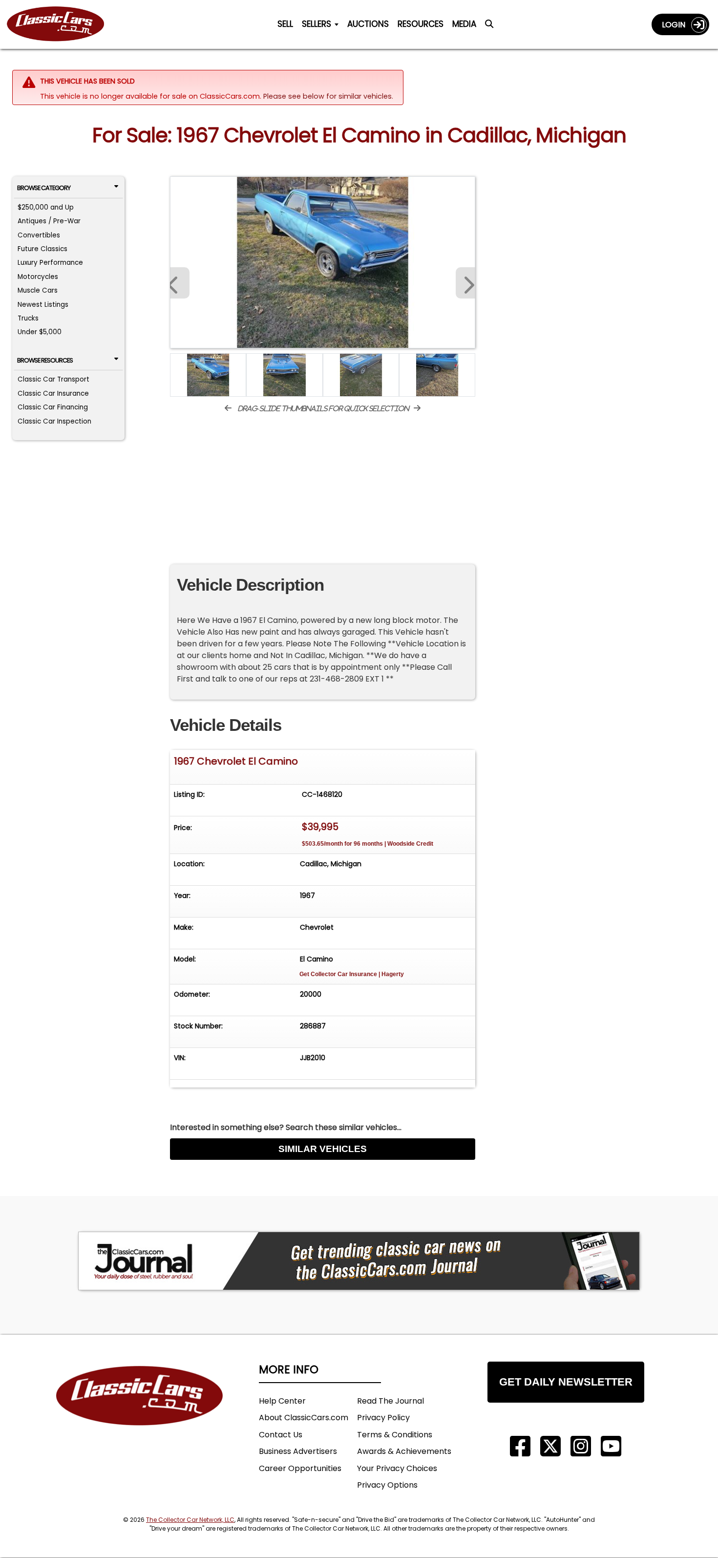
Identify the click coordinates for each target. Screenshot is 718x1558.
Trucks (28, 318)
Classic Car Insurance (53, 393)
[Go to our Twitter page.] (550, 1446)
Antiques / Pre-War (49, 221)
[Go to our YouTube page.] (611, 1446)
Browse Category (43, 188)
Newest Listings (43, 304)
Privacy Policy (383, 1417)
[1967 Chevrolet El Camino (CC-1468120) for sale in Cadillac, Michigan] (322, 262)
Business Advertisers (298, 1451)
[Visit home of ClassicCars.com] (140, 1410)
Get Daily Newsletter (566, 1382)
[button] (465, 283)
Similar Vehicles (322, 1149)
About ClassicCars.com (303, 1417)
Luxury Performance (50, 262)
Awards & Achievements (404, 1451)
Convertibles (39, 235)
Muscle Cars (38, 290)
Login (676, 24)
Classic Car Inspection (54, 421)
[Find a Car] (489, 26)
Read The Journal (390, 1401)
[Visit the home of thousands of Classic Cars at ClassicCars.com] (61, 24)
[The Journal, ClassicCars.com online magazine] (359, 1261)
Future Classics (42, 249)
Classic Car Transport (53, 379)
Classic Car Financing (53, 407)
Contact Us (280, 1434)
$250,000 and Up (46, 207)
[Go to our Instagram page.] (580, 1446)
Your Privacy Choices (397, 1468)
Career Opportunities (300, 1468)
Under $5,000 (40, 332)
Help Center (282, 1401)
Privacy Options (387, 1485)
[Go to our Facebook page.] (520, 1446)
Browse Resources (45, 360)
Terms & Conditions (394, 1434)
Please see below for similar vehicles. (328, 96)
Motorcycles (38, 276)
